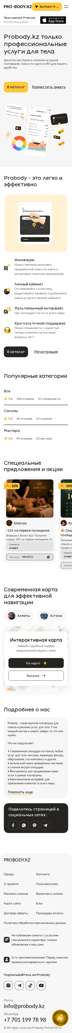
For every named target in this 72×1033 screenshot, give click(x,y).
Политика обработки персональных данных (35, 923)
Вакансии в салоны (49, 893)
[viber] (34, 825)
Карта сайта (12, 903)
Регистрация (46, 352)
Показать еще (20, 792)
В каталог (16, 87)
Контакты (43, 874)
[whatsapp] (23, 825)
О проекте (11, 884)
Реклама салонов (16, 893)
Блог (39, 903)
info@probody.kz (24, 1006)
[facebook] (13, 825)
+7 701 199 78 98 (25, 1019)
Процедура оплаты (49, 913)
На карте (33, 663)
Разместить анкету (49, 87)
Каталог (33, 676)
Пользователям (47, 884)
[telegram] (45, 825)
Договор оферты (16, 913)
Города (9, 874)
